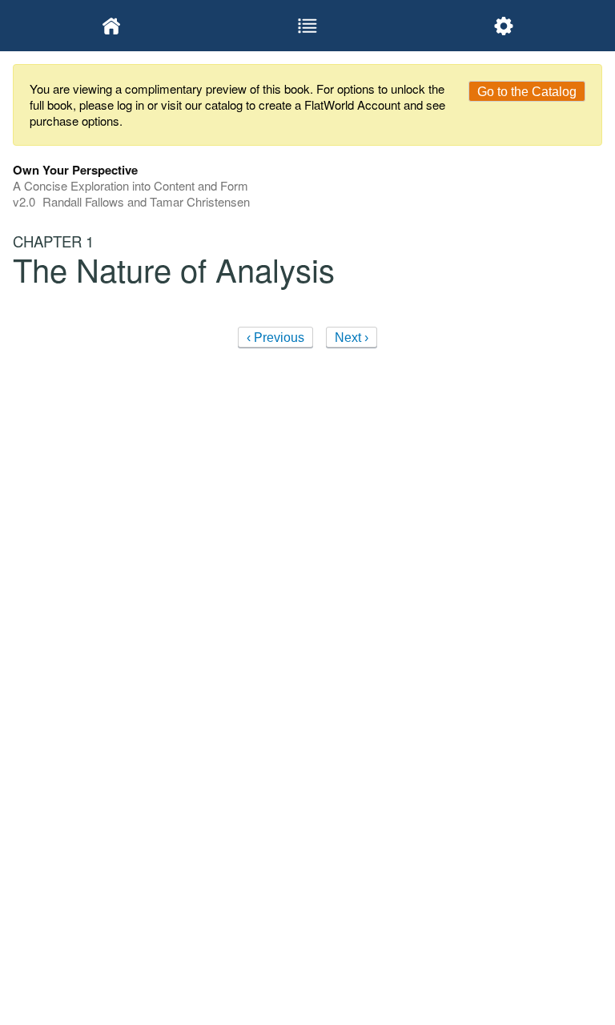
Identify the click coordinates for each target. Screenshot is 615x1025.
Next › (351, 337)
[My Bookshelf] (111, 25)
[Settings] (504, 25)
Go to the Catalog (527, 91)
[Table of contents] (307, 25)
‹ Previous (275, 337)
